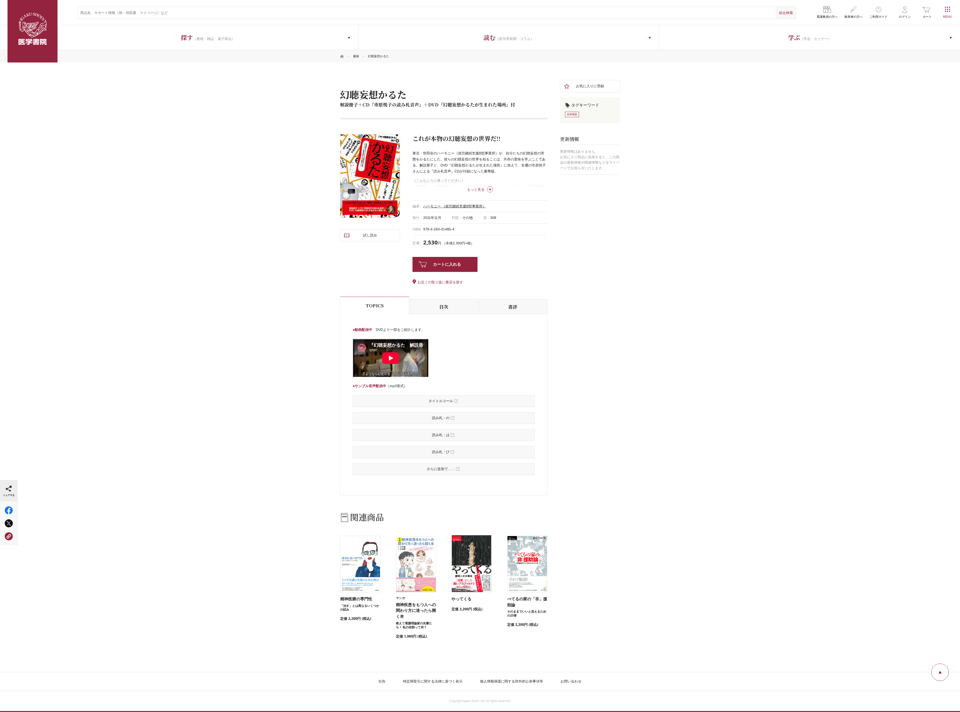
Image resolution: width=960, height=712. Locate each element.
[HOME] (342, 56)
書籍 (356, 56)
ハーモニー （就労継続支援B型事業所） (454, 206)
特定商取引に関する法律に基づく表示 (432, 681)
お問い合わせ (571, 681)
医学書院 (33, 31)
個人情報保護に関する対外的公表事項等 (511, 681)
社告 (382, 681)
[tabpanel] (370, 176)
